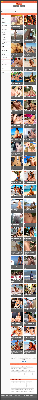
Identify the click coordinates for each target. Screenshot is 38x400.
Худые (12, 387)
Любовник (25, 391)
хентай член (26, 368)
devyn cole (18, 366)
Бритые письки (30, 389)
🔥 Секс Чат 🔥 (34, 1)
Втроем (12, 391)
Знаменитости (4, 39)
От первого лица (4, 57)
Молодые (3, 54)
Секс (12, 382)
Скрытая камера (4, 64)
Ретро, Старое (4, 60)
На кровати (21, 389)
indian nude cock (13, 372)
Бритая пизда (31, 387)
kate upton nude (28, 370)
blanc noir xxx (13, 366)
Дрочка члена (4, 34)
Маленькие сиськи (24, 387)
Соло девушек (4, 65)
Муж (15, 382)
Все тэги (15, 395)
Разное (3, 58)
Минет (3, 53)
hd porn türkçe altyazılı (14, 370)
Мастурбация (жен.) (5, 50)
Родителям (32, 395)
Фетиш (3, 68)
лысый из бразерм (14, 368)
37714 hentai (23, 366)
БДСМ (3, 19)
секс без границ (22, 370)
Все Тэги (3, 72)
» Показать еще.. (23, 361)
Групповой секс (4, 29)
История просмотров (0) (12, 11)
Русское (3, 61)
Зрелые (3, 40)
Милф (25, 389)
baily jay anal (20, 368)
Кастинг (3, 46)
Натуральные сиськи (14, 389)
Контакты (27, 395)
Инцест (3, 43)
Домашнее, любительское (4, 32)
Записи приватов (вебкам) (4, 37)
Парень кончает (17, 387)
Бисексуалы (3, 22)
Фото (24, 395)
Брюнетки (23, 382)
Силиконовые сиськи (18, 391)
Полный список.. (30, 391)
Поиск (7, 395)
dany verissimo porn (31, 372)
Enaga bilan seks (29, 366)
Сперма (19, 382)
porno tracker (25, 372)
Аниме (3, 18)
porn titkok (19, 372)
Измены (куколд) (4, 42)
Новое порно (11, 395)
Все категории (4, 71)
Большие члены (4, 25)
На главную (3, 395)
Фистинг (3, 69)
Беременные (4, 21)
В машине (3, 26)
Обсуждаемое (3, 11)
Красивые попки (28, 382)
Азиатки (3, 15)
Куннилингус (4, 47)
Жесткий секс (4, 35)
